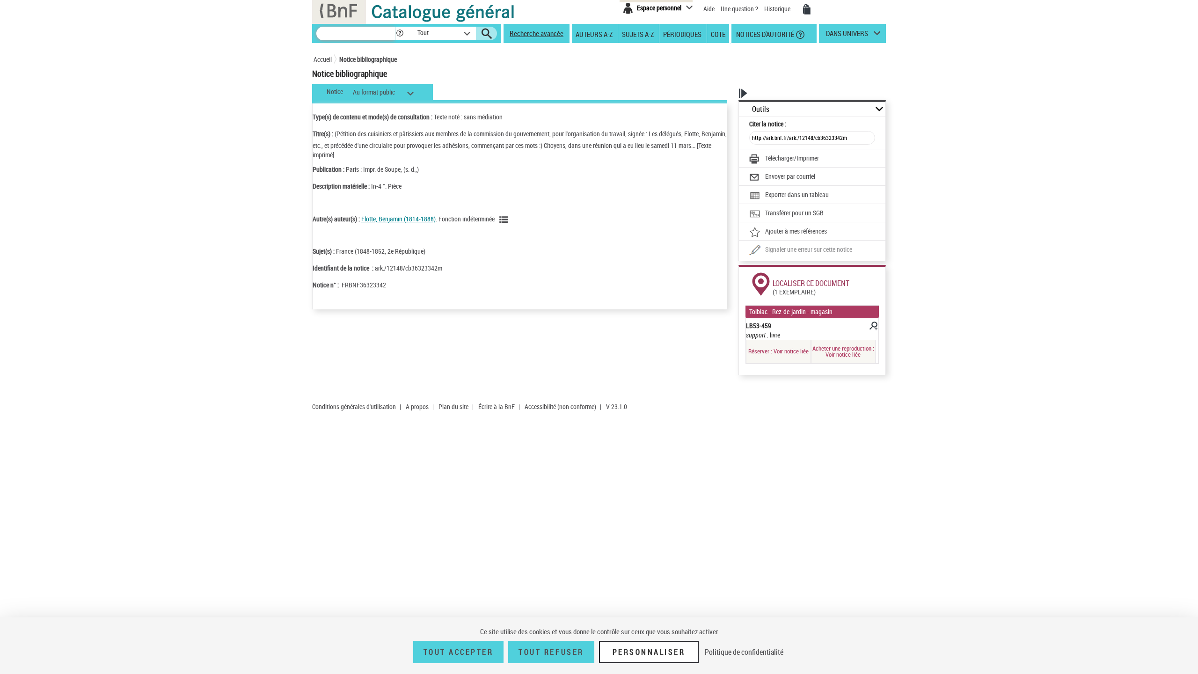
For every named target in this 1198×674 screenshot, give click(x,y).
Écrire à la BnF (496, 406)
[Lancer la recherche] (486, 33)
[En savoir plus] (872, 327)
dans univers (847, 35)
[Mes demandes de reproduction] (806, 9)
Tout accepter (459, 652)
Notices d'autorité (764, 33)
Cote (718, 33)
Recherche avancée (536, 33)
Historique (778, 8)
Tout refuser (551, 652)
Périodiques (682, 33)
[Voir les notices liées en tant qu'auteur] (505, 219)
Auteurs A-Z (594, 33)
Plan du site (453, 406)
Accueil (323, 59)
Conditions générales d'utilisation (354, 406)
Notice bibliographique (368, 59)
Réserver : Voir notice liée (778, 351)
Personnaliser (649, 652)
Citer (767, 123)
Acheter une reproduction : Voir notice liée (843, 351)
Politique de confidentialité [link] (744, 652)
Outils (760, 109)
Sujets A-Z (638, 33)
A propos (417, 406)
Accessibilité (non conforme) (560, 406)
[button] (399, 33)
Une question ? (740, 8)
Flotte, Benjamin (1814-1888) (398, 218)
